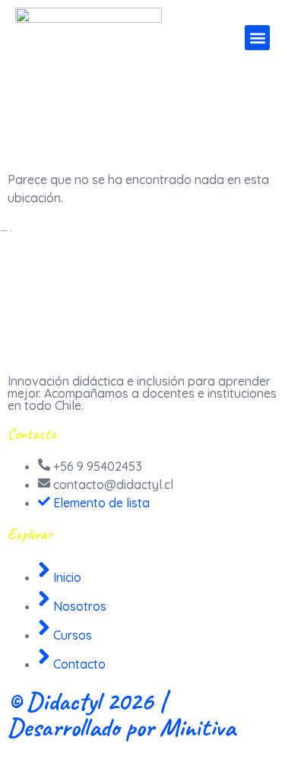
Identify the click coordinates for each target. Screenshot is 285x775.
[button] (257, 37)
